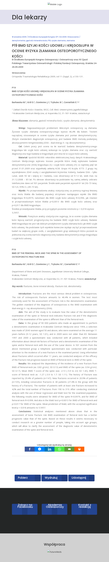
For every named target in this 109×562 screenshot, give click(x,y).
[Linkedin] (49, 449)
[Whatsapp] (59, 449)
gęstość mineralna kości (36, 40)
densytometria (18, 40)
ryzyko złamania (59, 40)
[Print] (79, 449)
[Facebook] (30, 449)
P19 (49, 40)
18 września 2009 (19, 37)
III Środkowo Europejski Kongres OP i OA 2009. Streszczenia (53, 37)
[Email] (69, 449)
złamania (71, 40)
